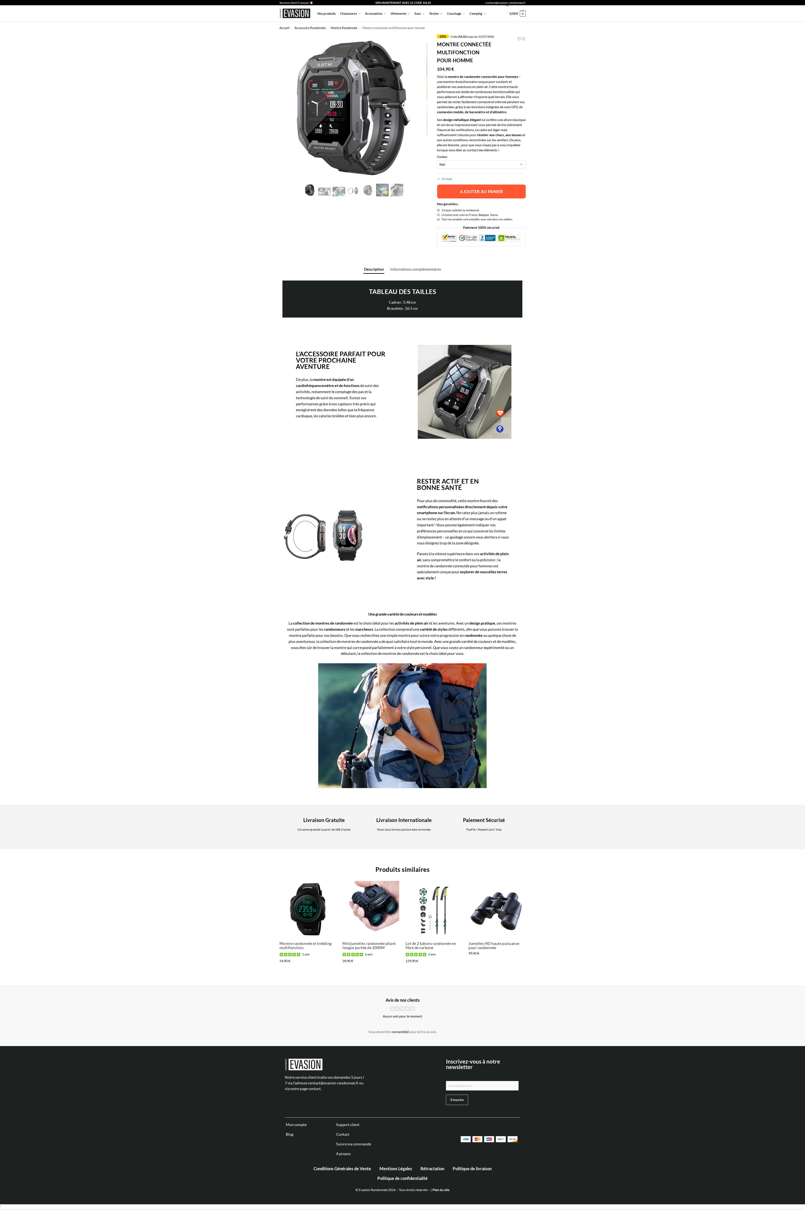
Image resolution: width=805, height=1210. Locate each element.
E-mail (633, 1158)
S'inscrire (639, 1178)
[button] (790, 1113)
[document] (402, 605)
